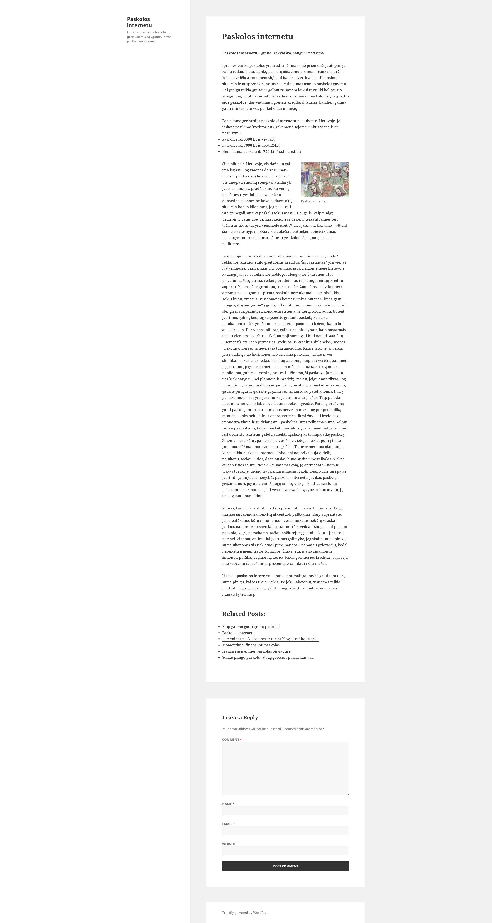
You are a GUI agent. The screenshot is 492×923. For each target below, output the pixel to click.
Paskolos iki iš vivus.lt (248, 139)
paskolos (282, 477)
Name (228, 804)
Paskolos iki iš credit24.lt (251, 145)
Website (229, 844)
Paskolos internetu (139, 22)
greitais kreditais (288, 102)
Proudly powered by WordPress (245, 913)
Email (228, 824)
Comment (232, 739)
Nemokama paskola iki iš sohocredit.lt (261, 151)
